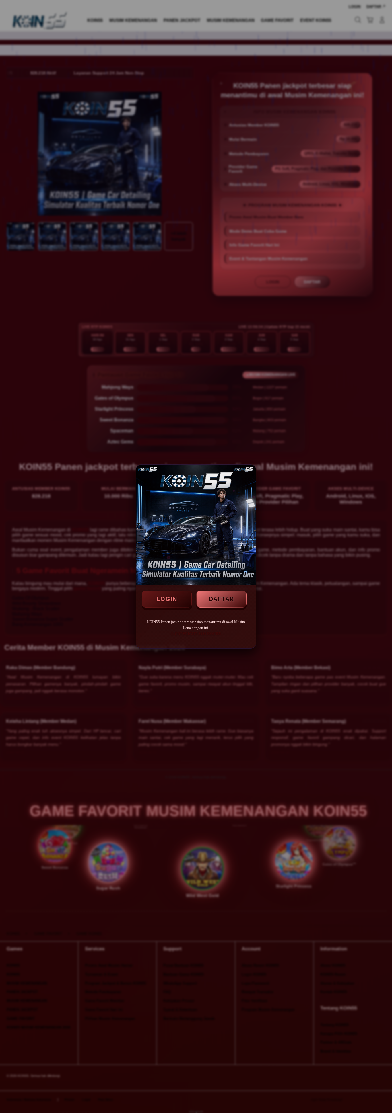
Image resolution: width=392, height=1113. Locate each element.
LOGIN (167, 599)
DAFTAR (221, 599)
